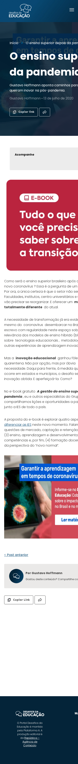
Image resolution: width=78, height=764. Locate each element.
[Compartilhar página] (44, 112)
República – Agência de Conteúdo (31, 741)
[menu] (72, 10)
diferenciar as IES (17, 424)
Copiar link (26, 112)
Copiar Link (21, 600)
